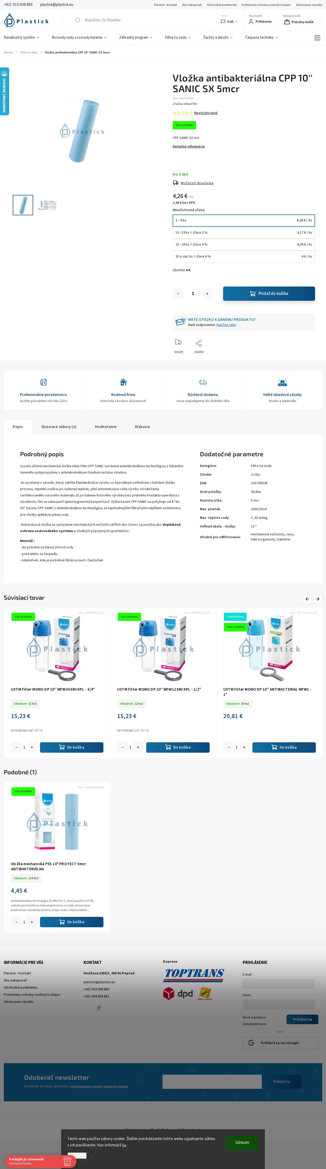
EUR (230, 21)
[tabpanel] (57, 682)
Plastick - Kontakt (165, 5)
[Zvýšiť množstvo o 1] (207, 293)
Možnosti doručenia (197, 183)
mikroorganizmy (263, 539)
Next (318, 599)
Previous (308, 599)
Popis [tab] (18, 427)
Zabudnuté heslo (255, 1024)
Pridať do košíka (273, 294)
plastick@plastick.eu (99, 982)
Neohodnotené (206, 113)
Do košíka (31, 747)
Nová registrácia (254, 1017)
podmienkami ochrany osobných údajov (99, 1086)
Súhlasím (242, 1142)
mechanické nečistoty (267, 534)
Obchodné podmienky (222, 5)
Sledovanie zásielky (309, 5)
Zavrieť (306, 360)
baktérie (283, 539)
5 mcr (255, 500)
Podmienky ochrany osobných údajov (266, 5)
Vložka (256, 491)
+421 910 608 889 (96, 989)
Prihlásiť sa (282, 1081)
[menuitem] (24, 38)
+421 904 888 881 (96, 996)
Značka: (185, 104)
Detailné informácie (189, 146)
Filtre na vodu (261, 465)
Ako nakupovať (192, 5)
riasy (290, 534)
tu (124, 1145)
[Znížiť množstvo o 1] (178, 293)
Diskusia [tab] (142, 427)
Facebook (99, 1008)
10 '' (254, 526)
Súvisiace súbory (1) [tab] (59, 427)
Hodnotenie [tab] (106, 427)
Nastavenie (77, 1155)
